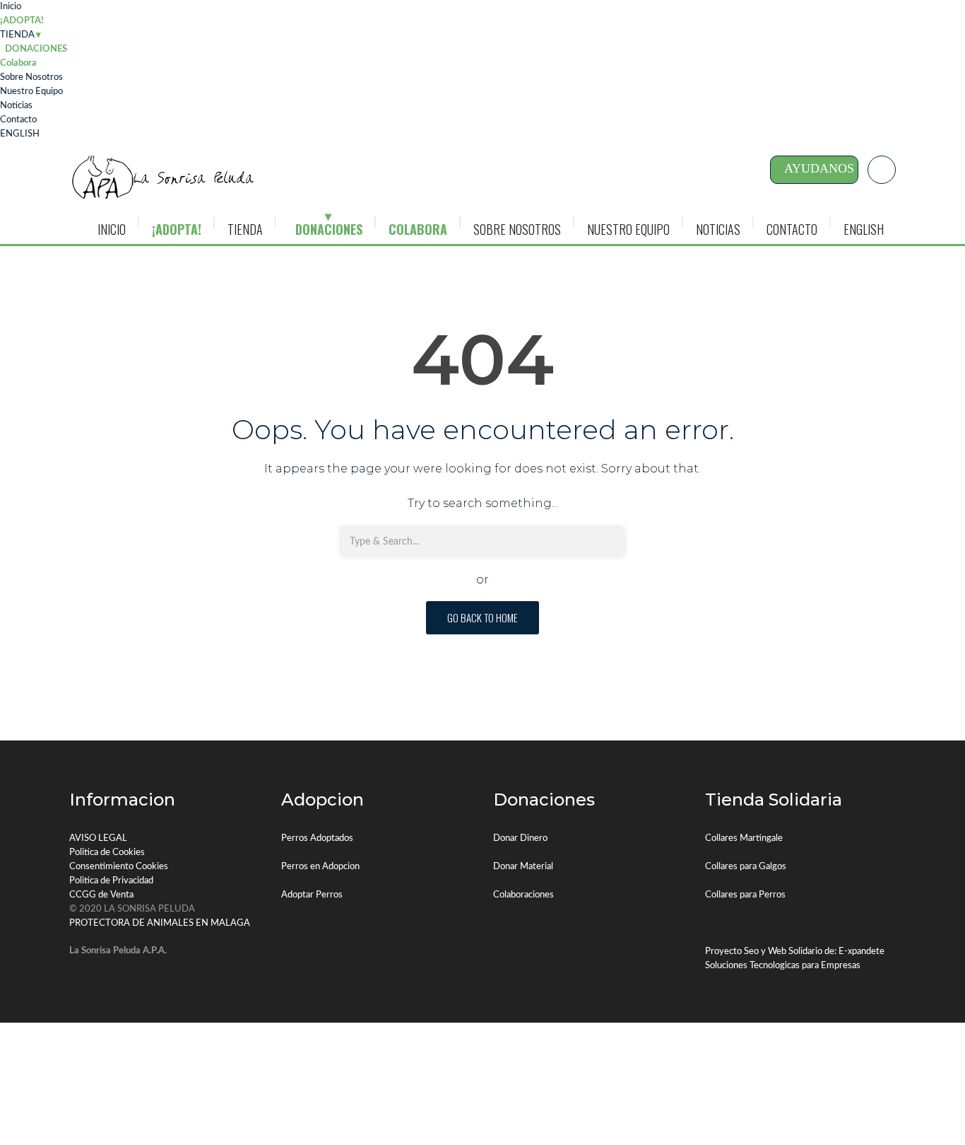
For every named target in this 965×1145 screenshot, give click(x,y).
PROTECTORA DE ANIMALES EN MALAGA (159, 923)
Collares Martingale (744, 838)
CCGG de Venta (101, 895)
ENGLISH (20, 134)
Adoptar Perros (312, 895)
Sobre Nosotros (31, 77)
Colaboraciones (523, 895)
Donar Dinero (520, 838)
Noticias (16, 105)
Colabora (18, 63)
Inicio (10, 6)
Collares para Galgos (745, 866)
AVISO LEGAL (98, 838)
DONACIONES (328, 229)
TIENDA (17, 35)
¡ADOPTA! (22, 20)
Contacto (18, 119)
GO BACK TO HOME (482, 617)
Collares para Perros (745, 895)
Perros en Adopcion (320, 866)
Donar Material (523, 866)
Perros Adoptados (317, 838)
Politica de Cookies (107, 852)
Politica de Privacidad (111, 880)
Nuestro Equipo (31, 91)
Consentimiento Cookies (118, 866)
